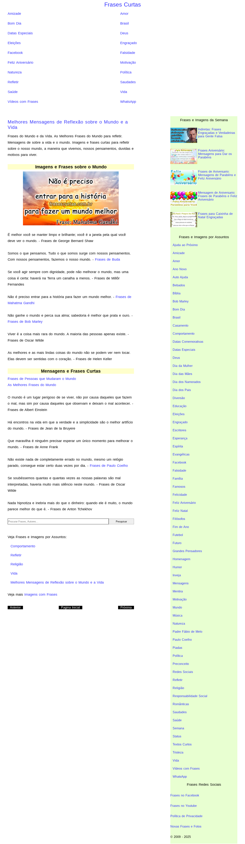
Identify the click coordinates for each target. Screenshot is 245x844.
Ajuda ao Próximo (185, 245)
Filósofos (179, 518)
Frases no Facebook (184, 795)
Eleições (14, 43)
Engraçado (128, 43)
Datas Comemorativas (188, 341)
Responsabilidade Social (190, 696)
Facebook (15, 53)
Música (177, 615)
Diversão (179, 398)
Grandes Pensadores (187, 551)
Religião (178, 688)
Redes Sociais (183, 672)
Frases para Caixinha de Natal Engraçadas (215, 215)
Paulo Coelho (182, 639)
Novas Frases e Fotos (185, 826)
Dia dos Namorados (187, 382)
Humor (177, 567)
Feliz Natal (180, 510)
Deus (124, 33)
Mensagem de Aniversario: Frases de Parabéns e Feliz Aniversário (217, 196)
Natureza (15, 72)
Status (177, 736)
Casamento (180, 325)
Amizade (14, 14)
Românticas (181, 704)
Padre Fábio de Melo (187, 631)
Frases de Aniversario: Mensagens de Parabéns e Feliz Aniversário (217, 175)
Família (178, 478)
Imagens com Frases (40, 594)
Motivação (128, 62)
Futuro (177, 543)
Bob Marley (181, 301)
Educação (179, 406)
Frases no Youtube (183, 805)
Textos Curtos (182, 744)
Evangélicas (181, 454)
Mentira (178, 591)
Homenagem (181, 559)
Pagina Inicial (70, 607)
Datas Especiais (20, 33)
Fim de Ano (181, 527)
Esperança (180, 438)
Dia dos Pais (182, 390)
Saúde (13, 92)
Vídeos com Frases (23, 102)
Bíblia (176, 293)
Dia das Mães (182, 373)
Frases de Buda (107, 259)
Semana (178, 728)
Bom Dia (14, 23)
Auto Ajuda (180, 277)
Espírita (178, 446)
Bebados (179, 285)
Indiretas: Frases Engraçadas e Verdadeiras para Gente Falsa (216, 133)
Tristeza (178, 752)
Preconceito (181, 663)
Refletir (13, 82)
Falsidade (127, 53)
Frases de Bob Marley (25, 322)
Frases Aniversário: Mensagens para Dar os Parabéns (215, 154)
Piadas (177, 647)
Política (125, 72)
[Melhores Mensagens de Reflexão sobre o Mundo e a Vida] (71, 198)
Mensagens (181, 583)
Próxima (126, 607)
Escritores (179, 430)
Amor (124, 14)
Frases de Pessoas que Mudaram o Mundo (42, 379)
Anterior (15, 607)
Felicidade (180, 494)
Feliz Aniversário (20, 62)
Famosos (179, 486)
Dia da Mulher (183, 365)
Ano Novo (180, 269)
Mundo (177, 607)
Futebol (178, 535)
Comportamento (183, 333)
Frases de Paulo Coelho (109, 466)
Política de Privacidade (186, 816)
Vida (123, 92)
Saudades (128, 82)
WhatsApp (128, 102)
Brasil (124, 23)
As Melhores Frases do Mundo (32, 385)
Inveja (177, 575)
